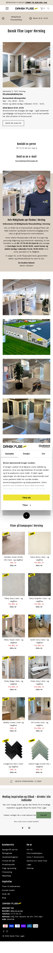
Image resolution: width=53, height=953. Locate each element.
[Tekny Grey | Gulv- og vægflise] (13, 584)
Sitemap (30, 868)
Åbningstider (7, 853)
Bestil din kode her (13, 123)
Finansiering (7, 872)
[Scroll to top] (47, 947)
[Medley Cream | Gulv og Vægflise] (13, 708)
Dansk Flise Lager (17, 936)
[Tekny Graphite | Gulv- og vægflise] (39, 584)
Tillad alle (26, 497)
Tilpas (25, 505)
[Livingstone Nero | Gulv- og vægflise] (13, 750)
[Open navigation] (7, 8)
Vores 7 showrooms (35, 857)
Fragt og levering (9, 868)
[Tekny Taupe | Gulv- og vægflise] (13, 626)
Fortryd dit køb (8, 861)
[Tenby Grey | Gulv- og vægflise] (39, 667)
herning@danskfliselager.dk (26, 161)
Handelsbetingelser (10, 857)
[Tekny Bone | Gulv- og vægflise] (39, 543)
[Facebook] (22, 828)
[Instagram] (29, 828)
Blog (4, 898)
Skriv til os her (17, 911)
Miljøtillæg (6, 876)
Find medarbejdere (34, 853)
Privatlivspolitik (8, 864)
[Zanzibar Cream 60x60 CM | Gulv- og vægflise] (13, 543)
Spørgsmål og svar (10, 849)
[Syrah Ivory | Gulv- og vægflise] (39, 626)
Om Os (29, 849)
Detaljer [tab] (26, 453)
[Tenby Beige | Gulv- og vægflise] (13, 667)
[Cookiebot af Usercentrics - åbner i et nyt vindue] (39, 446)
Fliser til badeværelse (11, 886)
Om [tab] (43, 453)
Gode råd (6, 894)
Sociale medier (8, 890)
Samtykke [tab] (9, 453)
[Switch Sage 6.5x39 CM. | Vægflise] (39, 750)
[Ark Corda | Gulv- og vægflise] (39, 708)
